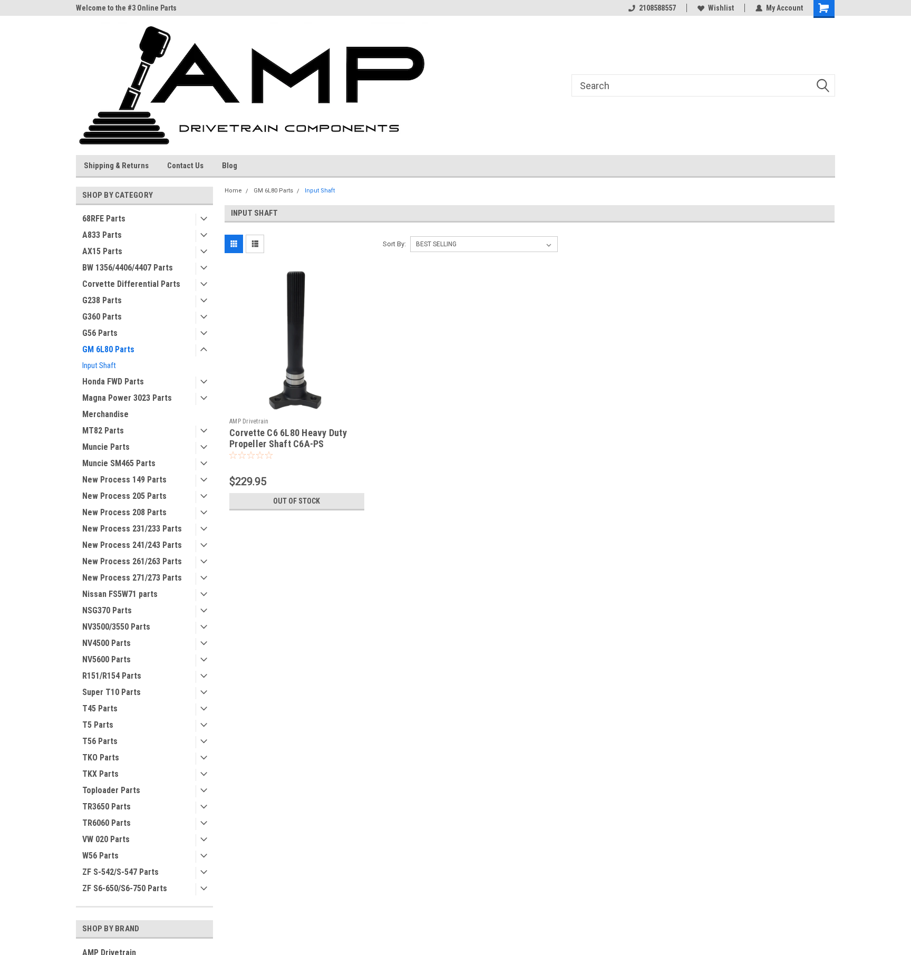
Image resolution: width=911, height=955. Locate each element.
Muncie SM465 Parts (119, 463)
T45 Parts (100, 708)
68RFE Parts (103, 219)
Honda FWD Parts (113, 382)
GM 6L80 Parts (108, 349)
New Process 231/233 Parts (132, 529)
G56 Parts (100, 333)
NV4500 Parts (106, 643)
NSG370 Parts (107, 610)
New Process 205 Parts (124, 496)
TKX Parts (100, 774)
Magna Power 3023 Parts (127, 398)
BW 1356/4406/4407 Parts (127, 268)
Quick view (296, 405)
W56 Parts (100, 856)
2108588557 (657, 8)
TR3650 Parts (106, 807)
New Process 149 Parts (124, 480)
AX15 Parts (102, 251)
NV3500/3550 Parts (116, 627)
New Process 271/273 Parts (132, 578)
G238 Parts (102, 300)
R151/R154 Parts (111, 676)
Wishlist (721, 8)
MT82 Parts (103, 431)
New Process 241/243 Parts (132, 545)
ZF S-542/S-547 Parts (120, 872)
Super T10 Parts (111, 692)
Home (233, 190)
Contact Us (185, 165)
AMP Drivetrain (249, 421)
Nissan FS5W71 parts (120, 594)
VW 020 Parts (106, 839)
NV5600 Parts (106, 659)
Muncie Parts (106, 447)
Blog (229, 165)
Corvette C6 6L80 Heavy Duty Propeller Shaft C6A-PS (288, 438)
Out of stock (296, 501)
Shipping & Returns (116, 165)
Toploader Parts (111, 790)
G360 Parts (102, 317)
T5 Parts (97, 725)
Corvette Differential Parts (131, 284)
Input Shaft (99, 365)
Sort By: (394, 244)
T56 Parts (100, 741)
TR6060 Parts (106, 823)
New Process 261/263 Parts (132, 561)
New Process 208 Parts (124, 512)
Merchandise (105, 414)
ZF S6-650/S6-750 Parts (124, 888)
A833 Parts (102, 235)
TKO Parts (100, 758)
